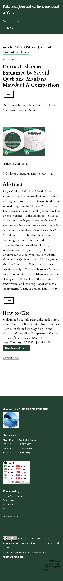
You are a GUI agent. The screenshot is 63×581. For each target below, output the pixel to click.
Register (7, 21)
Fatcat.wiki (9, 500)
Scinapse (8, 504)
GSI (5, 512)
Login (19, 21)
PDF (9, 94)
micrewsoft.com (13, 556)
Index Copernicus (13, 496)
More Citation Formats (16, 348)
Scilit (5, 508)
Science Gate (10, 516)
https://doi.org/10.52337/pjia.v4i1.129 (31, 174)
